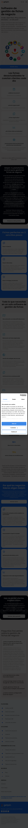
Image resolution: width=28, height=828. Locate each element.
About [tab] (23, 399)
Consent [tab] (5, 399)
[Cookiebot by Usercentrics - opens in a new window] (20, 395)
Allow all (14, 423)
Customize (13, 427)
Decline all (14, 431)
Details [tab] (14, 399)
